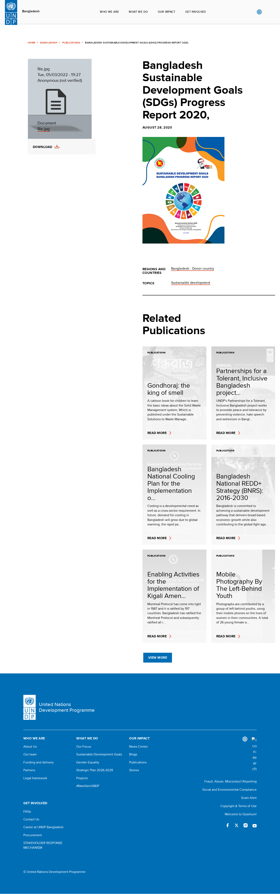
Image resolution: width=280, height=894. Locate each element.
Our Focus (83, 746)
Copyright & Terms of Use (238, 806)
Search (267, 12)
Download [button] (42, 147)
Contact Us (31, 819)
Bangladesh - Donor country (192, 268)
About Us (30, 746)
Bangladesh (31, 11)
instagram (246, 825)
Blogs (133, 754)
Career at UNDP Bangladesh (43, 827)
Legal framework (35, 778)
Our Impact (166, 12)
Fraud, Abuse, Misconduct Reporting (230, 781)
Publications (71, 42)
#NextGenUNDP (87, 786)
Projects (82, 778)
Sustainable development (190, 282)
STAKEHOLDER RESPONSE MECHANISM (42, 845)
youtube (255, 825)
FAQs (27, 811)
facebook (227, 825)
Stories (134, 770)
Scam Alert (249, 797)
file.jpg (44, 129)
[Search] (254, 754)
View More (157, 657)
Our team (30, 754)
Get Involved (195, 12)
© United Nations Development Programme (54, 872)
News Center (138, 746)
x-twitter (236, 825)
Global (259, 12)
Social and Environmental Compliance (229, 789)
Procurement (32, 835)
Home (31, 42)
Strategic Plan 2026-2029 (94, 770)
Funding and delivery (38, 762)
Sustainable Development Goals (99, 754)
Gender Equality (87, 762)
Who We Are (109, 12)
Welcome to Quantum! (241, 814)
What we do (138, 12)
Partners (29, 770)
